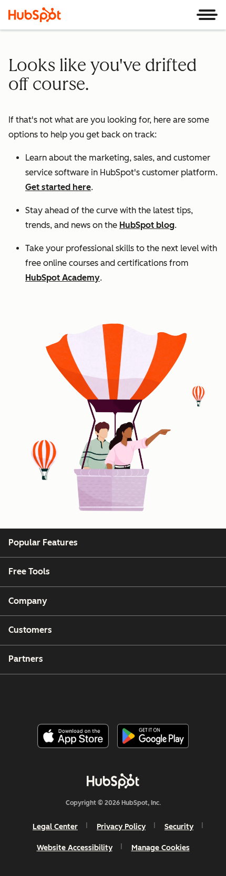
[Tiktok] (200, 695)
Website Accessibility (74, 847)
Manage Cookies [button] (160, 847)
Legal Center (55, 826)
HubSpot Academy (62, 278)
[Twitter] (121, 695)
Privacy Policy (121, 826)
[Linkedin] (147, 695)
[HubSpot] (34, 15)
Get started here (58, 187)
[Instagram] (68, 695)
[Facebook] (42, 695)
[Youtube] (94, 695)
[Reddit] (174, 695)
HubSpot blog (146, 225)
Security (179, 826)
